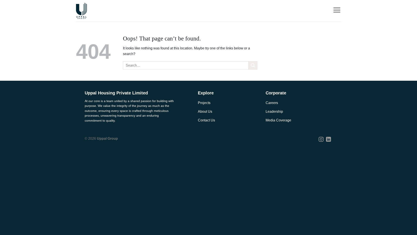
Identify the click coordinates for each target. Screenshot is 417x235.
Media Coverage (278, 120)
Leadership (274, 111)
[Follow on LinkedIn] (328, 140)
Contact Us (206, 120)
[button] (337, 10)
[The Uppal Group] (81, 11)
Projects (204, 103)
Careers (272, 103)
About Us (205, 111)
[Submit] (253, 65)
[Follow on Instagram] (321, 140)
